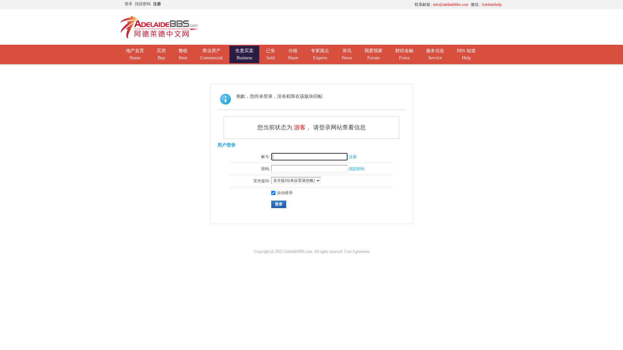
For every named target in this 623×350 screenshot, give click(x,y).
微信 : (486, 4)
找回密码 (143, 4)
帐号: (265, 157)
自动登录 (285, 193)
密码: (265, 169)
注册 (157, 4)
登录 (128, 4)
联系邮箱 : (441, 4)
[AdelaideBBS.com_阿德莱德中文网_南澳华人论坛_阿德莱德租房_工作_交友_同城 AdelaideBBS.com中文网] (159, 37)
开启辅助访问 (348, 4)
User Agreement (356, 251)
